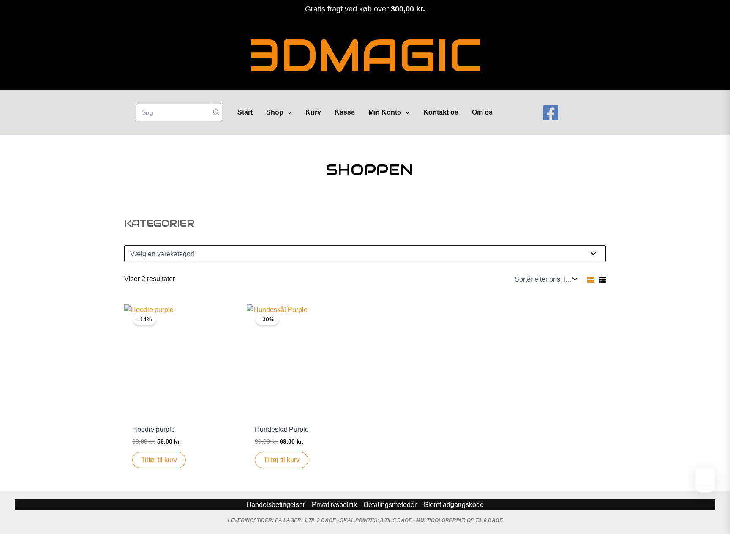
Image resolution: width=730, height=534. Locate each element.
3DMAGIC (365, 56)
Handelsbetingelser (275, 504)
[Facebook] (550, 112)
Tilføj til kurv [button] (159, 459)
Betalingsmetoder (390, 504)
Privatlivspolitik (334, 504)
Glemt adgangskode (453, 504)
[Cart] (521, 112)
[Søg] (216, 112)
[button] (287, 112)
